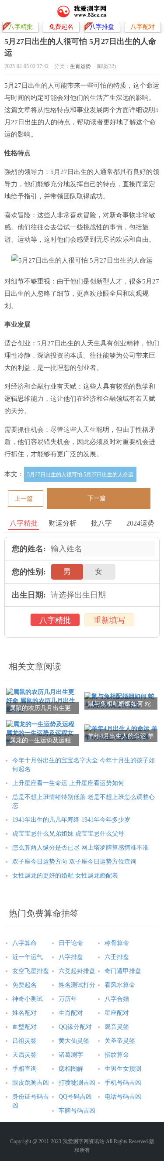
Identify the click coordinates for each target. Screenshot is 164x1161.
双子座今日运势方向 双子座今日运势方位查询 (74, 861)
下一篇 (96, 498)
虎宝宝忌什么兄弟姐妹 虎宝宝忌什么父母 (68, 833)
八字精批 (55, 620)
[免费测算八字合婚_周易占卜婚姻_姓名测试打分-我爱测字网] (82, 11)
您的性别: (29, 571)
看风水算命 (120, 985)
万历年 (68, 999)
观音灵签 (117, 1027)
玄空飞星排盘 (30, 971)
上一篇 (23, 498)
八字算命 (24, 943)
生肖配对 (71, 1013)
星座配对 (117, 1013)
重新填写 (109, 620)
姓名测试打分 (77, 985)
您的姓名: (29, 548)
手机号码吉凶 (123, 1082)
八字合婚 (117, 999)
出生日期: (29, 595)
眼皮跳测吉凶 (30, 1082)
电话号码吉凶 (123, 1096)
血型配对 (24, 1027)
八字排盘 (71, 957)
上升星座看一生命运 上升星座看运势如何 (68, 783)
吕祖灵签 (24, 1041)
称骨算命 (117, 943)
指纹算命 (117, 1055)
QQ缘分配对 (75, 1027)
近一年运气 (27, 957)
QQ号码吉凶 (75, 1096)
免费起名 (24, 985)
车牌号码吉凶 (77, 1110)
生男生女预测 (123, 1068)
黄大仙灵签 (74, 1041)
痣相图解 (71, 1068)
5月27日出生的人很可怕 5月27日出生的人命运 (80, 474)
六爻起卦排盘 (77, 971)
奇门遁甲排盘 (123, 971)
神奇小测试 (27, 999)
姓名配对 (24, 1013)
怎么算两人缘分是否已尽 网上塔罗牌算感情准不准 (80, 847)
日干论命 (71, 943)
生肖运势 (80, 66)
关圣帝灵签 (120, 1041)
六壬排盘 (117, 957)
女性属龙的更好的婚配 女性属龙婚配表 (65, 875)
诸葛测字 (71, 1055)
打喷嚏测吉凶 (77, 1082)
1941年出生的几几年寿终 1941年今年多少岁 (71, 819)
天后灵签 (24, 1055)
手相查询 (24, 1068)
